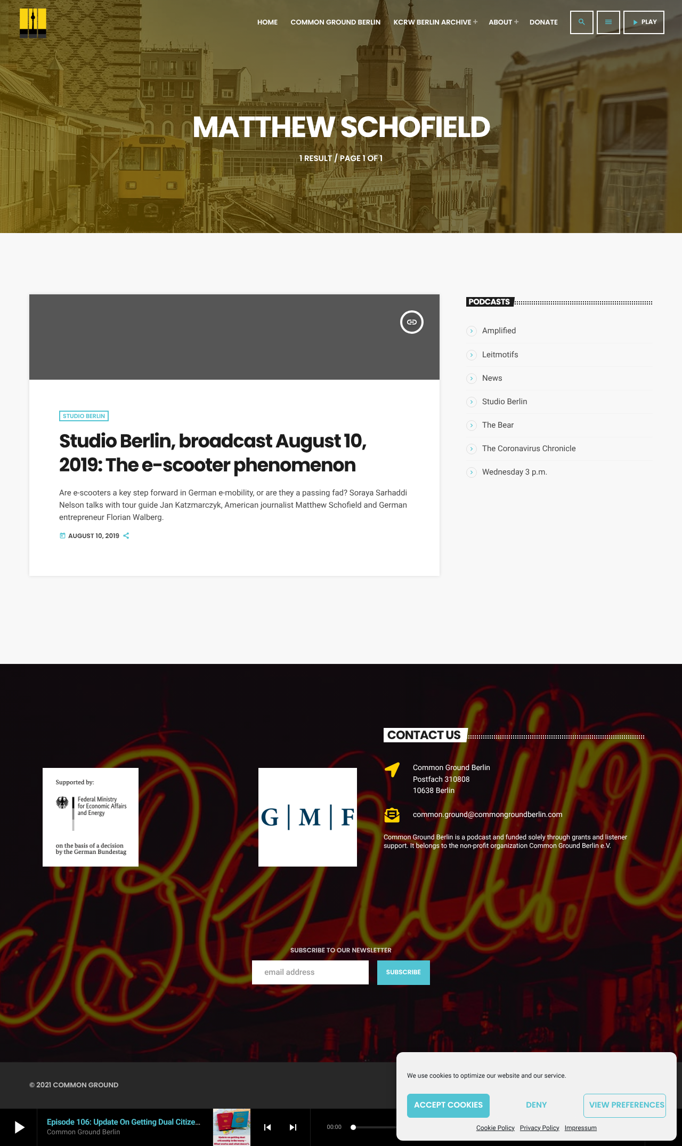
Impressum (581, 1128)
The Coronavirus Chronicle (529, 448)
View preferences (627, 1105)
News (492, 378)
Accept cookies (448, 1105)
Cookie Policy (495, 1128)
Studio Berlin (84, 416)
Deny (536, 1105)
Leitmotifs (500, 354)
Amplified (499, 330)
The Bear (498, 425)
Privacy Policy (539, 1128)
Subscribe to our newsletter (341, 950)
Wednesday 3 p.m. (514, 472)
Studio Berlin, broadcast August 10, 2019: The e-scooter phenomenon (212, 453)
